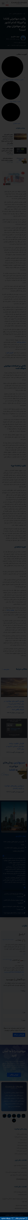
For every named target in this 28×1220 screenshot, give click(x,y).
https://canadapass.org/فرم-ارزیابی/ (14, 972)
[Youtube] (14, 1116)
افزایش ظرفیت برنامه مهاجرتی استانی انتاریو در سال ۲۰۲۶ (7, 151)
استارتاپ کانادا (23, 1140)
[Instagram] (19, 1116)
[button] (3, 3)
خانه (24, 13)
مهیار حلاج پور (21, 836)
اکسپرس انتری (9, 353)
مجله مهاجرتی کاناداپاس (17, 13)
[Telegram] (14, 1120)
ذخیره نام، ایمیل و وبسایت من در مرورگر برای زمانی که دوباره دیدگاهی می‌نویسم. (14, 1029)
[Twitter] (4, 1116)
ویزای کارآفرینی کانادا (22, 1134)
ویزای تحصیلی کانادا (22, 1145)
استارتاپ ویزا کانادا (21, 342)
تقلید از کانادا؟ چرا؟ (15, 102)
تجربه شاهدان (16, 123)
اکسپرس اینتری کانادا (22, 1151)
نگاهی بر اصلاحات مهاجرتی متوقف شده (13, 80)
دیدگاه (23, 991)
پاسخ (24, 954)
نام (24, 1012)
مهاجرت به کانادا (10, 610)
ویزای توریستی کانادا (22, 1148)
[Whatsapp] (9, 1116)
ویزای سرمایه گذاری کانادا (21, 1137)
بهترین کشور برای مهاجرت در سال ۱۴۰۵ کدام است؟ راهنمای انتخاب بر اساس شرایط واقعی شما (7, 139)
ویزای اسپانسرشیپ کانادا (21, 1154)
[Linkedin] (23, 1116)
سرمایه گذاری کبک (22, 1142)
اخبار (10, 13)
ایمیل (23, 1020)
